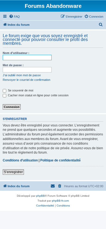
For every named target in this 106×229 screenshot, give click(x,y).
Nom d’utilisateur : (16, 53)
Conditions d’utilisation (20, 160)
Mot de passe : (13, 65)
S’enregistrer (13, 172)
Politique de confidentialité (60, 160)
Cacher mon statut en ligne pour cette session (37, 95)
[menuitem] (14, 16)
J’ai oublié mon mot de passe (22, 75)
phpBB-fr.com (60, 200)
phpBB (40, 195)
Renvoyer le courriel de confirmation (26, 79)
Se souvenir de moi (20, 90)
